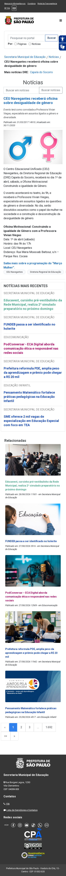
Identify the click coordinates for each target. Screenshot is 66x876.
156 (8, 803)
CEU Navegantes (14, 272)
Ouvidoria (31, 4)
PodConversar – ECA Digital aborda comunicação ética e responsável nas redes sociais (31, 596)
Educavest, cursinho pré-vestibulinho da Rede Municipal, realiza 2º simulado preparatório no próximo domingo (33, 304)
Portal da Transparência (47, 4)
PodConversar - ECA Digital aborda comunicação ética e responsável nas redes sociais (31, 348)
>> (5, 736)
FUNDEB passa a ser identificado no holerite (29, 326)
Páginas (22, 44)
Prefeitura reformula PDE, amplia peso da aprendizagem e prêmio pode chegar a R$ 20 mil (33, 372)
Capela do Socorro (41, 72)
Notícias (36, 44)
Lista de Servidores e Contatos (21, 810)
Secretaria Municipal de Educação (25, 57)
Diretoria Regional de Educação (45, 272)
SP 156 (7, 8)
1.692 (49, 727)
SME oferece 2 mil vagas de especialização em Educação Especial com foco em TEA (31, 421)
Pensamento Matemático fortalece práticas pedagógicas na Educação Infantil (29, 397)
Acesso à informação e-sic (15, 4)
